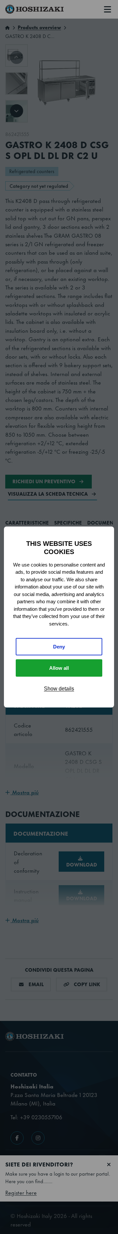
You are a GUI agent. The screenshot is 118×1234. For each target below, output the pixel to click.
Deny (59, 646)
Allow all (59, 668)
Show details (59, 688)
